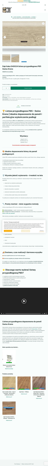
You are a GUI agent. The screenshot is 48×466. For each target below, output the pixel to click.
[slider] (23, 313)
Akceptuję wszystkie (8, 230)
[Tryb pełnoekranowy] (46, 313)
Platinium (28, 97)
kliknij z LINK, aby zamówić (8, 213)
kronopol (28, 99)
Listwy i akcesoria (12, 97)
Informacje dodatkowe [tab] (26, 105)
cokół (10, 99)
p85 (35, 99)
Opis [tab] (18, 105)
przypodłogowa (6, 100)
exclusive (20, 99)
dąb (16, 99)
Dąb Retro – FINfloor (24, 391)
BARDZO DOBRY (27, 0)
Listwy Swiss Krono (21, 97)
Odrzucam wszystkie (25, 230)
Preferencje (42, 230)
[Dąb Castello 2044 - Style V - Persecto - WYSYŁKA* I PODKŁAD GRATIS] (9, 383)
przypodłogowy (14, 100)
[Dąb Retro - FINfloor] (24, 383)
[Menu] (45, 9)
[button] (24, 301)
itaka (24, 99)
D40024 (13, 99)
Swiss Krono (34, 329)
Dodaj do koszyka (28, 88)
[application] (24, 301)
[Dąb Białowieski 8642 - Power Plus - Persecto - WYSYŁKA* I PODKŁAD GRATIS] (39, 383)
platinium (38, 99)
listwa (32, 99)
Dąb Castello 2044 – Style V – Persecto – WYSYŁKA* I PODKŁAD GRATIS (9, 393)
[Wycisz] (44, 313)
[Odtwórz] (1, 313)
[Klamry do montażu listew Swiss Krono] (9, 356)
